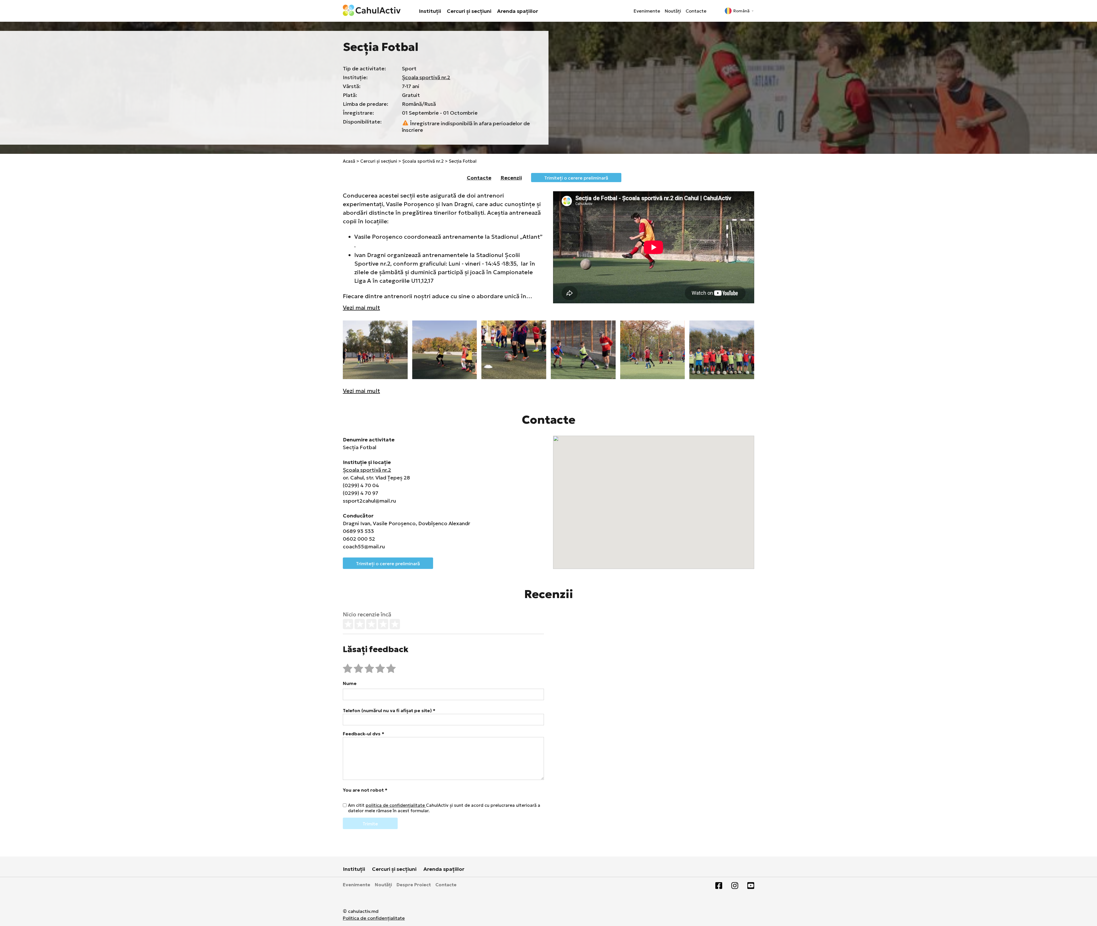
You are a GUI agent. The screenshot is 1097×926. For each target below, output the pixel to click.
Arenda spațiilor (517, 11)
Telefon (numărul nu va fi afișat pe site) (389, 710)
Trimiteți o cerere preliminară (576, 178)
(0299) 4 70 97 (360, 493)
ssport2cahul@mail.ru (369, 500)
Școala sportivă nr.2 (426, 77)
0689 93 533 (358, 531)
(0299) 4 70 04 (361, 485)
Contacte (696, 11)
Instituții (430, 11)
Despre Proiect (414, 884)
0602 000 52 (359, 538)
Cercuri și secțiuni (469, 11)
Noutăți (673, 11)
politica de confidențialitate (396, 805)
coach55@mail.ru (364, 546)
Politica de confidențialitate (374, 918)
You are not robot (365, 790)
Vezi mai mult (361, 307)
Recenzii (511, 177)
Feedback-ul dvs (363, 733)
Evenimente (647, 11)
